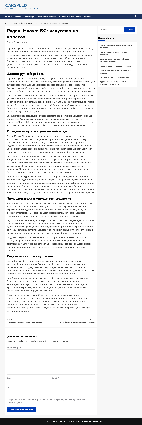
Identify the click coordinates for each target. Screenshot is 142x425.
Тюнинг (87, 16)
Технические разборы (46, 16)
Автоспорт (29, 16)
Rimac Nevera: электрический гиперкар (77, 321)
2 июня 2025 (20, 42)
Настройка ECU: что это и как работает (113, 53)
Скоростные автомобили (70, 16)
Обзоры (18, 16)
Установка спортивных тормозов (115, 66)
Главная (8, 16)
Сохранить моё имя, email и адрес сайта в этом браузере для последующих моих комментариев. (47, 401)
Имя (9, 378)
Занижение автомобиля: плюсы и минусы (115, 71)
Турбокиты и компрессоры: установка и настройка (113, 82)
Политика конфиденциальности (87, 421)
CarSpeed (16, 5)
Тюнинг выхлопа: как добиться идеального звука (114, 60)
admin (11, 42)
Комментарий (14, 347)
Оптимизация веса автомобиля (114, 77)
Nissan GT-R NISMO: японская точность (24, 321)
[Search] (135, 16)
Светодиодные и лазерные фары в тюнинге (116, 46)
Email (55, 378)
